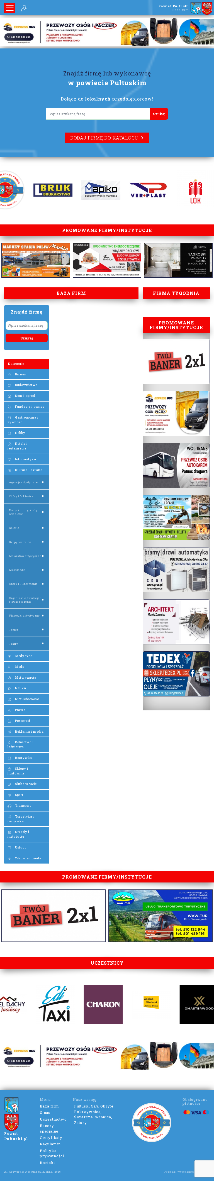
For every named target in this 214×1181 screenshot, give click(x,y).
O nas (45, 1112)
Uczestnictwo (53, 1119)
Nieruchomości (27, 699)
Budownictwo (26, 385)
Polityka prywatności (52, 1153)
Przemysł (22, 720)
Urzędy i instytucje (18, 834)
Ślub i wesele (25, 784)
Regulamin (50, 1143)
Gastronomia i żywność (23, 419)
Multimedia (17, 569)
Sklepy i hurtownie (18, 770)
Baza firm (49, 1106)
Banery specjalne (49, 1128)
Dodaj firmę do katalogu (104, 138)
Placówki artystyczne (24, 615)
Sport (18, 795)
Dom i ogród (24, 395)
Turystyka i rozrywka (21, 818)
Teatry (13, 643)
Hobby (19, 433)
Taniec (14, 629)
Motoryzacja (25, 677)
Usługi (20, 847)
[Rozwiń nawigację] (9, 8)
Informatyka (25, 459)
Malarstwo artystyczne (25, 556)
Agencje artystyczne (23, 482)
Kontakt (47, 1162)
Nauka (20, 688)
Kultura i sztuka (28, 470)
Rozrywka (23, 757)
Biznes (20, 374)
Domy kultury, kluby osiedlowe (23, 512)
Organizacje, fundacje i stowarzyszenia (25, 599)
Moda (19, 666)
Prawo (19, 710)
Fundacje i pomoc (29, 406)
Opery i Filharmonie (23, 583)
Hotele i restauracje (18, 445)
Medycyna (23, 656)
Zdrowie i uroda (28, 858)
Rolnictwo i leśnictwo (21, 744)
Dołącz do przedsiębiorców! (107, 99)
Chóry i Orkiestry (21, 496)
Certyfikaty (51, 1137)
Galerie (14, 527)
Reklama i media (29, 731)
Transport (22, 805)
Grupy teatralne (20, 542)
